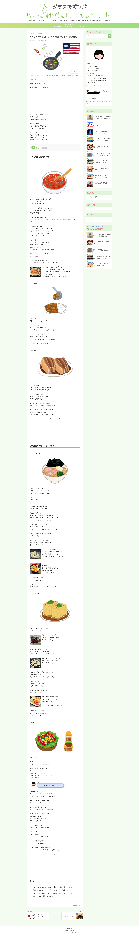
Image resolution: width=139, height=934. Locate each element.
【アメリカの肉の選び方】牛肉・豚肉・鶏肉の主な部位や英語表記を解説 (51, 219)
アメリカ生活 (41, 20)
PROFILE (85, 20)
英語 (79, 20)
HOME (70, 928)
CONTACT (107, 20)
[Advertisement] (55, 103)
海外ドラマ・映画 (63, 20)
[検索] (109, 36)
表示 (45, 147)
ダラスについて (52, 20)
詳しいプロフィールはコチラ (94, 85)
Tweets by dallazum (91, 219)
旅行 (73, 20)
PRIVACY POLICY (96, 20)
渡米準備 (32, 20)
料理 (79, 905)
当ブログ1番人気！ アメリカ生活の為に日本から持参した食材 (62, 25)
